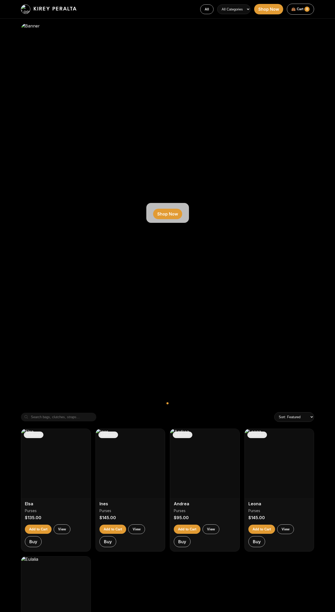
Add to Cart (38, 529)
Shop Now (268, 9)
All (207, 9)
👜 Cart (299, 9)
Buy (33, 541)
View (62, 529)
